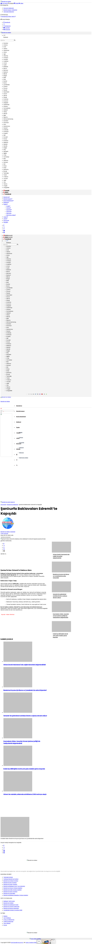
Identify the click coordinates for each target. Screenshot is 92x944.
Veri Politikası (7, 918)
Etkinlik (5, 222)
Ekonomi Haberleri (8, 8)
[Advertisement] (6, 479)
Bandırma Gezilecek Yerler (10, 905)
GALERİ (8, 235)
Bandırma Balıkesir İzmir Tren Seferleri (14, 886)
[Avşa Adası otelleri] (35, 939)
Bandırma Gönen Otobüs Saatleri (12, 888)
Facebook (7, 22)
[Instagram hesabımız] (3, 229)
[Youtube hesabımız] (4, 231)
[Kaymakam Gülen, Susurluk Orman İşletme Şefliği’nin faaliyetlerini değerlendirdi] (25, 728)
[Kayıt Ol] (16, 454)
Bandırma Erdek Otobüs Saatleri (12, 890)
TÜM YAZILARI (4, 533)
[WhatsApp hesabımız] (46, 394)
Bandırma (6, 197)
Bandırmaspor (7, 199)
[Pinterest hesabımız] (4, 232)
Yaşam (5, 217)
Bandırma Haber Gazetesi (8, 532)
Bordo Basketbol (8, 201)
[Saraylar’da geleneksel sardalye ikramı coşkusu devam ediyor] (25, 703)
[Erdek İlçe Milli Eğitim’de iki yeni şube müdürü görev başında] (25, 756)
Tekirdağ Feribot (8, 877)
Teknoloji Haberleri (8, 12)
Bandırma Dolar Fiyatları (10, 884)
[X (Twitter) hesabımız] (4, 24)
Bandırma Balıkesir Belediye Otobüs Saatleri (15, 895)
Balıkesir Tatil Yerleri (9, 901)
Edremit (8, 211)
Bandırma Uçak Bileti (9, 893)
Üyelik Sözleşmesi (8, 921)
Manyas (8, 213)
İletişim (5, 916)
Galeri (17, 3)
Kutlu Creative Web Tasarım (33, 942)
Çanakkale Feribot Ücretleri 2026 (12, 910)
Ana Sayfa (5, 3)
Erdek (8, 206)
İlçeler (5, 204)
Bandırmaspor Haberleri (10, 10)
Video (21, 3)
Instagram (7, 26)
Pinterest (7, 29)
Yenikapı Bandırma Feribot (10, 879)
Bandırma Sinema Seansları (11, 908)
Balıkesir (5, 202)
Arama (11, 3)
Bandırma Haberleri (5, 537)
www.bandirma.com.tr (17, 942)
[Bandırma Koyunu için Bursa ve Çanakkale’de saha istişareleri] (25, 677)
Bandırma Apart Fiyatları (10, 891)
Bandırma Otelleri (8, 903)
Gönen (8, 208)
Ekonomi (5, 220)
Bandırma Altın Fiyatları (10, 882)
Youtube (7, 28)
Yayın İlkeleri (6, 923)
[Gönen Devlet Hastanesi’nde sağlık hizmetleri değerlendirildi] (25, 652)
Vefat (5, 219)
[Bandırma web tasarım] (6, 456)
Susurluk (8, 210)
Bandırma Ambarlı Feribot (10, 881)
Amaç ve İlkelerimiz (8, 920)
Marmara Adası (10, 215)
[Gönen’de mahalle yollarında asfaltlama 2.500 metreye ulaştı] (25, 781)
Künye (5, 925)
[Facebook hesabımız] (3, 225)
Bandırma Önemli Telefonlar (11, 906)
